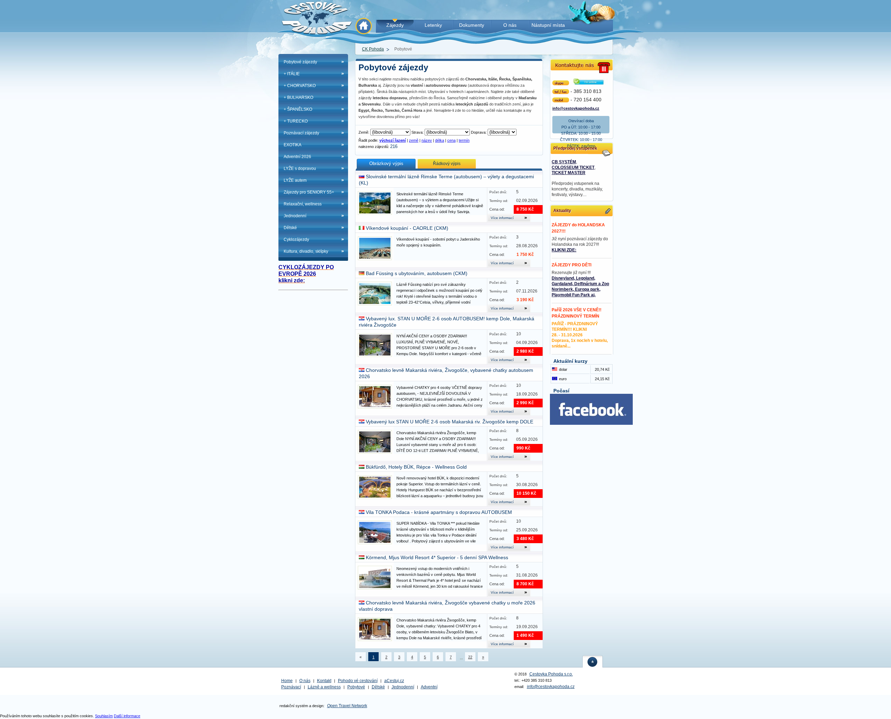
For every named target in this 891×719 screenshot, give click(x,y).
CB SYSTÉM (564, 161)
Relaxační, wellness (303, 204)
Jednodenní (295, 215)
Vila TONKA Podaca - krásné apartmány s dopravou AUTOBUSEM (439, 512)
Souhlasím (104, 716)
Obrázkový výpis (386, 163)
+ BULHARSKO (298, 97)
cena (451, 140)
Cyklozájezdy (296, 239)
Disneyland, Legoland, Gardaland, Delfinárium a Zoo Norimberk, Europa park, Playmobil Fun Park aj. (580, 286)
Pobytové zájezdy (300, 62)
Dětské (290, 227)
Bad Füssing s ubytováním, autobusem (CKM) (416, 273)
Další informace (127, 716)
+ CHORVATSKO (300, 85)
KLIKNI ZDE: (564, 250)
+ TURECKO (296, 121)
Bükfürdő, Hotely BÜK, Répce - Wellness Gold (416, 467)
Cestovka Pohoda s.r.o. (551, 674)
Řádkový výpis (446, 163)
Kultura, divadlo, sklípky (306, 251)
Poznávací (291, 687)
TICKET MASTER (568, 172)
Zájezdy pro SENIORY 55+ (309, 192)
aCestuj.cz (394, 680)
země (413, 140)
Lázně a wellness (324, 687)
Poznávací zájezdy (301, 133)
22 (470, 657)
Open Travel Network (347, 705)
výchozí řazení (392, 140)
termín (464, 140)
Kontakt (324, 680)
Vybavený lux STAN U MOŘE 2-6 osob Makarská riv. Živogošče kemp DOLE (449, 421)
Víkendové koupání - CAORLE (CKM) (407, 228)
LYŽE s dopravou (300, 168)
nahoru (592, 661)
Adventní (429, 687)
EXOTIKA (292, 144)
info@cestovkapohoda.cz (575, 107)
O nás (304, 680)
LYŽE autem (295, 180)
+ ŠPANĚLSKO (298, 109)
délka (439, 140)
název (426, 140)
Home (287, 680)
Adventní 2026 (297, 156)
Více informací (502, 218)
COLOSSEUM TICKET (573, 167)
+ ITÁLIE (292, 73)
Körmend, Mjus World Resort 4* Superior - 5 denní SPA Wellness (437, 557)
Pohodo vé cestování (358, 680)
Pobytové (356, 687)
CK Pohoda (373, 49)
